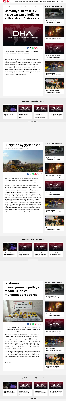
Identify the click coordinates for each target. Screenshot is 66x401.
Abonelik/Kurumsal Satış (52, 1)
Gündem (16, 1)
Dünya (27, 1)
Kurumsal (36, 1)
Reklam (44, 1)
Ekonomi (31, 1)
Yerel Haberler (12, 6)
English (40, 1)
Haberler (6, 6)
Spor (24, 1)
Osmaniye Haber (20, 6)
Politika (20, 1)
